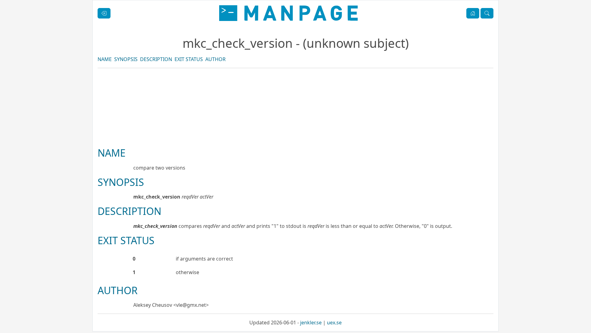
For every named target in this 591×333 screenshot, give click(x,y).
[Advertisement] (295, 128)
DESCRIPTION (156, 59)
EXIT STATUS (189, 59)
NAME (105, 59)
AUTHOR (215, 59)
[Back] (104, 13)
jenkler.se (311, 322)
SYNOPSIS (126, 59)
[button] (472, 13)
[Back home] (288, 13)
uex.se (334, 322)
